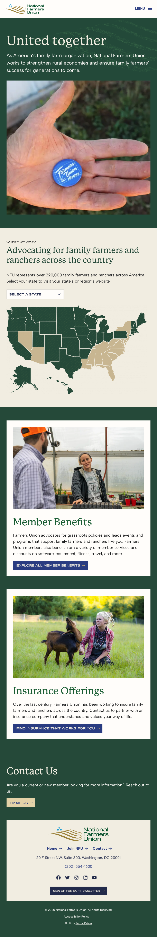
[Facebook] (58, 877)
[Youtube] (94, 877)
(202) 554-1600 (78, 866)
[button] (150, 8)
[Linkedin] (85, 877)
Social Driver (84, 923)
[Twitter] (67, 877)
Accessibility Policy (76, 916)
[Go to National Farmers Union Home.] (23, 9)
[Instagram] (76, 877)
